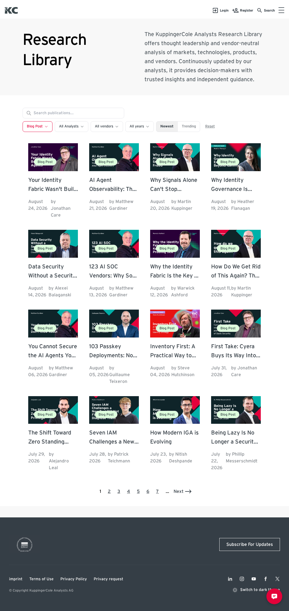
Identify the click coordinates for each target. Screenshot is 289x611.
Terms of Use (41, 579)
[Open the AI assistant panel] (274, 596)
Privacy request (108, 579)
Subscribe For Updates (249, 544)
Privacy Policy (73, 579)
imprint (16, 579)
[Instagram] (241, 578)
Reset (210, 126)
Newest (167, 126)
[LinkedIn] (230, 578)
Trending (189, 126)
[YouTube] (253, 578)
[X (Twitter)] (277, 578)
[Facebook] (265, 578)
